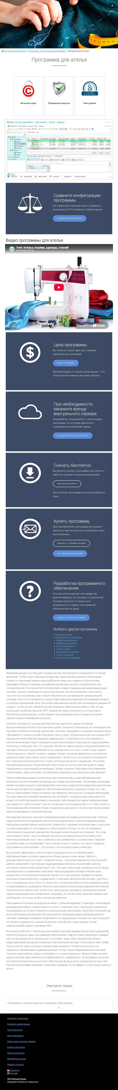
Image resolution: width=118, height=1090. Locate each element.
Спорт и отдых (63, 649)
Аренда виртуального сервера (72, 436)
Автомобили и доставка (67, 652)
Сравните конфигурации (69, 218)
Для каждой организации (68, 658)
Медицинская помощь (66, 643)
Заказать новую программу (71, 618)
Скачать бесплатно (67, 484)
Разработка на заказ (16, 1059)
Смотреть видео (14, 1030)
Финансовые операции (67, 640)
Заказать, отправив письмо (71, 543)
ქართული (14, 1071)
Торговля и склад (64, 635)
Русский (13, 1073)
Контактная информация (70, 554)
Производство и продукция (69, 638)
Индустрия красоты (65, 646)
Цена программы (66, 363)
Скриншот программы (17, 1019)
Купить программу (16, 1053)
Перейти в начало (15, 1065)
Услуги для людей (65, 655)
